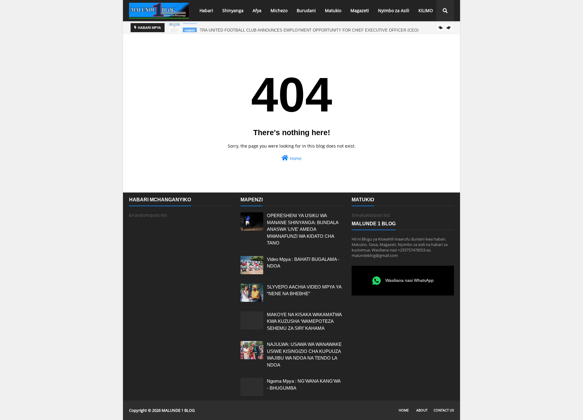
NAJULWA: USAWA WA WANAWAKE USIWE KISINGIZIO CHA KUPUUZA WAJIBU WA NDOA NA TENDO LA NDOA (304, 354)
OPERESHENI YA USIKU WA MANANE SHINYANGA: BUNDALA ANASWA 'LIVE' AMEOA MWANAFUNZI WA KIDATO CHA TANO (302, 229)
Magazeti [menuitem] (359, 10)
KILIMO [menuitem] (425, 10)
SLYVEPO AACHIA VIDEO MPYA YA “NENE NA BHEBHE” (304, 290)
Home (295, 158)
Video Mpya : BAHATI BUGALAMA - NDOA (303, 263)
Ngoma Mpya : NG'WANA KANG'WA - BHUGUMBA (303, 384)
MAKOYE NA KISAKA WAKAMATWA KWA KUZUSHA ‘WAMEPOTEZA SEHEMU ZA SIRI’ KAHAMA (304, 321)
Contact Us (444, 410)
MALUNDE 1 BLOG (178, 410)
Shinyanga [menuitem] (233, 10)
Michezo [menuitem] (279, 10)
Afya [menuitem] (257, 10)
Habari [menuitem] (206, 10)
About (422, 410)
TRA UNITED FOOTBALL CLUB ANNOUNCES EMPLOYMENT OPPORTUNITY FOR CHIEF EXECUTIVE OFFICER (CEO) (309, 28)
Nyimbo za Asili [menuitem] (393, 10)
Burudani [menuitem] (306, 10)
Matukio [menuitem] (333, 10)
